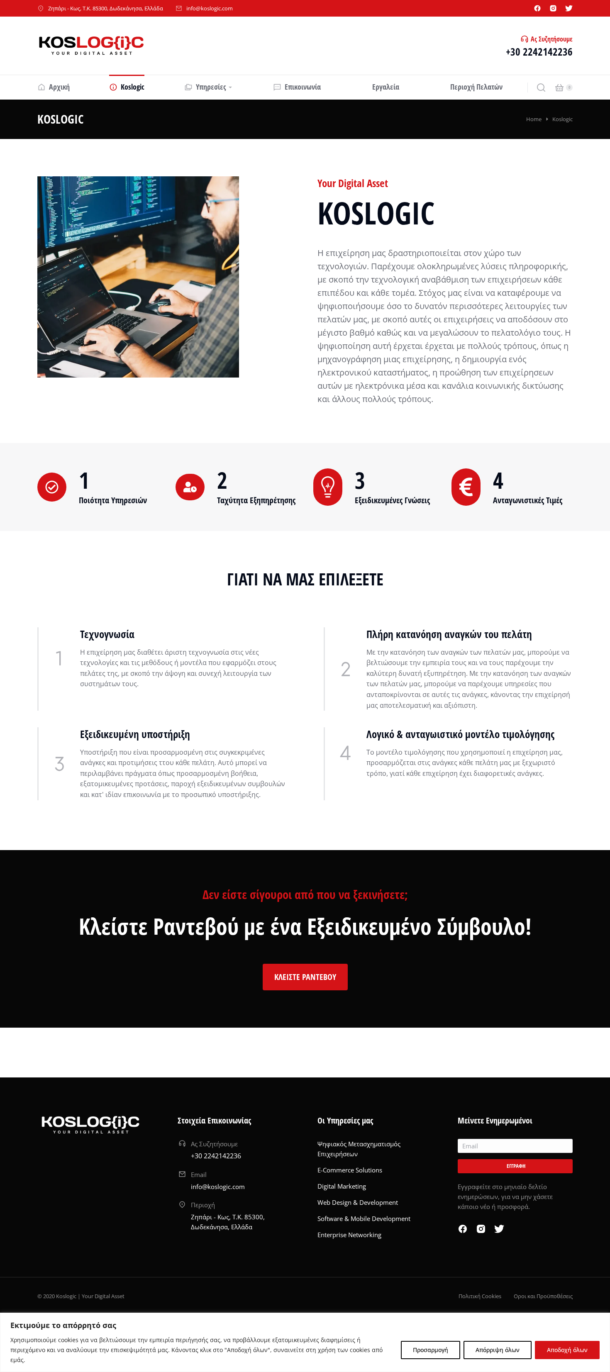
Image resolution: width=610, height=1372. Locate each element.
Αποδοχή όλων (567, 1350)
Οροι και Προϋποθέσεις (543, 1296)
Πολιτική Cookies (480, 1296)
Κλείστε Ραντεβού (305, 976)
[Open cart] (559, 88)
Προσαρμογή (430, 1350)
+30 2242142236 (539, 51)
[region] (305, 1342)
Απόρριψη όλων (498, 1350)
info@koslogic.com (209, 8)
